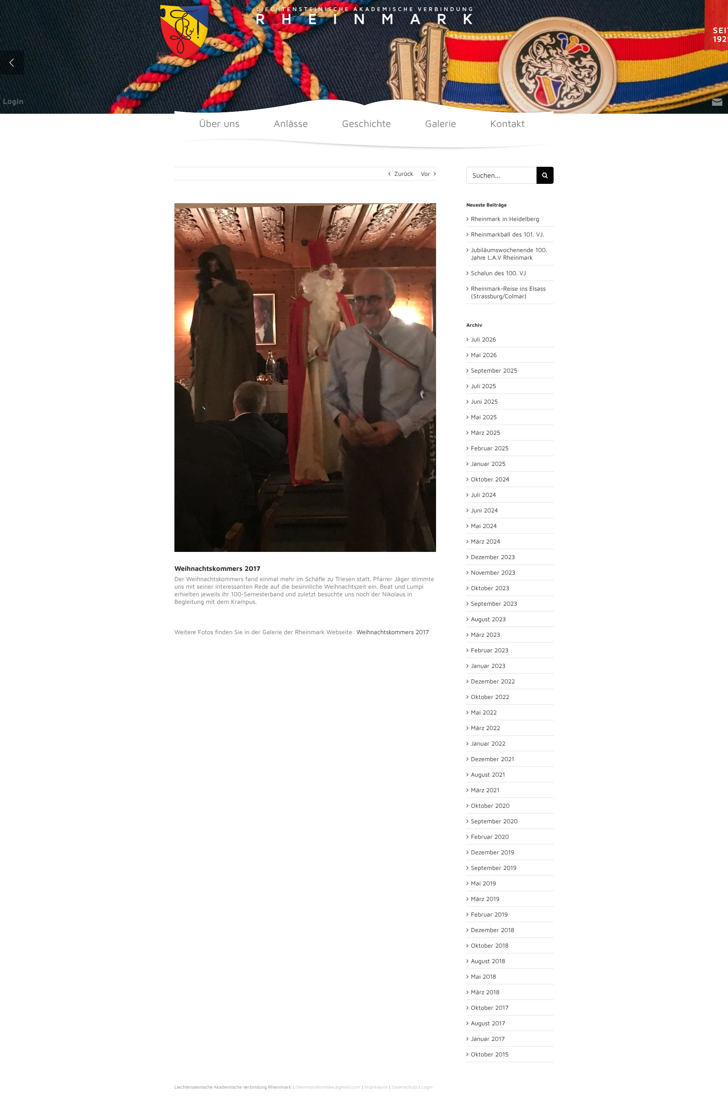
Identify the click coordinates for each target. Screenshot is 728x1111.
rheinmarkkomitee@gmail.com (327, 1087)
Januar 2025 (488, 463)
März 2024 (485, 541)
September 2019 (493, 867)
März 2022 (485, 727)
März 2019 (485, 898)
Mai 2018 (483, 976)
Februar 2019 (489, 914)
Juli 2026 (483, 339)
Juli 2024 (483, 494)
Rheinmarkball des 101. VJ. (507, 234)
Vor (425, 173)
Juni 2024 (484, 510)
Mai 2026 (484, 354)
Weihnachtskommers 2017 (392, 631)
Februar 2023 (489, 650)
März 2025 (485, 432)
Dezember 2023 (493, 556)
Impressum (376, 1087)
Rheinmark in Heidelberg (505, 218)
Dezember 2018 (492, 929)
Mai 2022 (484, 712)
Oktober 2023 (490, 587)
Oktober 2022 (490, 696)
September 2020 (494, 821)
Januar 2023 (488, 665)
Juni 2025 (484, 401)
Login (427, 1087)
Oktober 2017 (489, 1007)
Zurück (403, 173)
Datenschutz (404, 1087)
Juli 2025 (483, 385)
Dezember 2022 (493, 681)
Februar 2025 (489, 448)
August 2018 (488, 960)
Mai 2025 (484, 417)
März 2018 (485, 992)
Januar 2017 (488, 1038)
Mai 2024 (484, 525)
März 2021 (485, 790)
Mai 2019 (483, 883)
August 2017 (488, 1023)
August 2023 (488, 619)
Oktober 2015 (489, 1054)
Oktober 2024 (490, 479)
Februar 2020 (490, 836)
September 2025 (494, 370)
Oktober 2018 (489, 945)
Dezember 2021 (492, 758)
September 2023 (494, 603)
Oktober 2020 (490, 805)
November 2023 (493, 572)
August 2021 (488, 774)
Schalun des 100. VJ (498, 273)
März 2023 (485, 634)
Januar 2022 (488, 743)
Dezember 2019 (492, 852)
